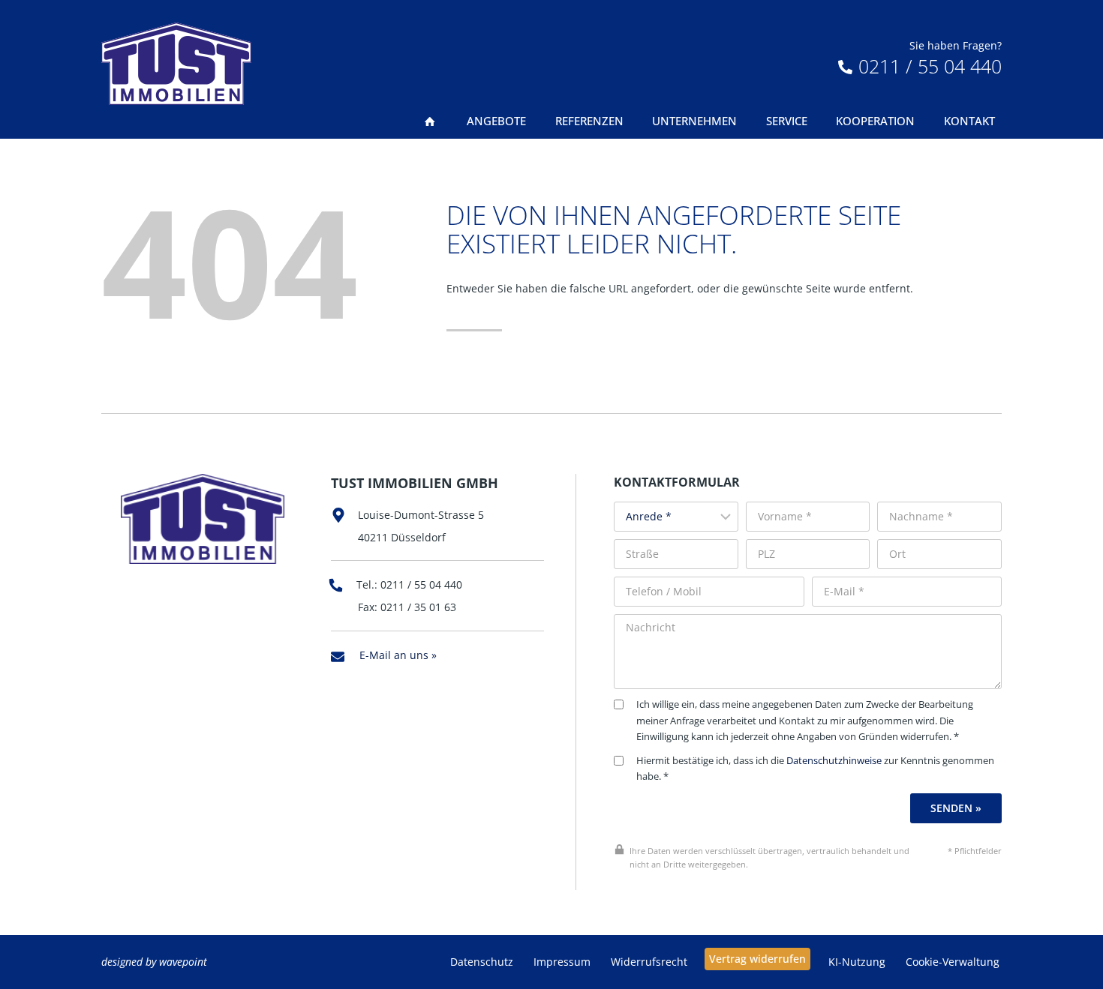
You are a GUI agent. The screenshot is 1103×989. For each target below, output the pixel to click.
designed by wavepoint (154, 962)
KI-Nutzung (856, 962)
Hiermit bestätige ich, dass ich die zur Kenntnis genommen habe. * (815, 769)
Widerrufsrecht (649, 962)
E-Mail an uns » (398, 655)
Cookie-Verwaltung (952, 962)
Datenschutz (481, 962)
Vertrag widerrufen (757, 959)
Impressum (562, 962)
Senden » (955, 808)
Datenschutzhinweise (834, 760)
